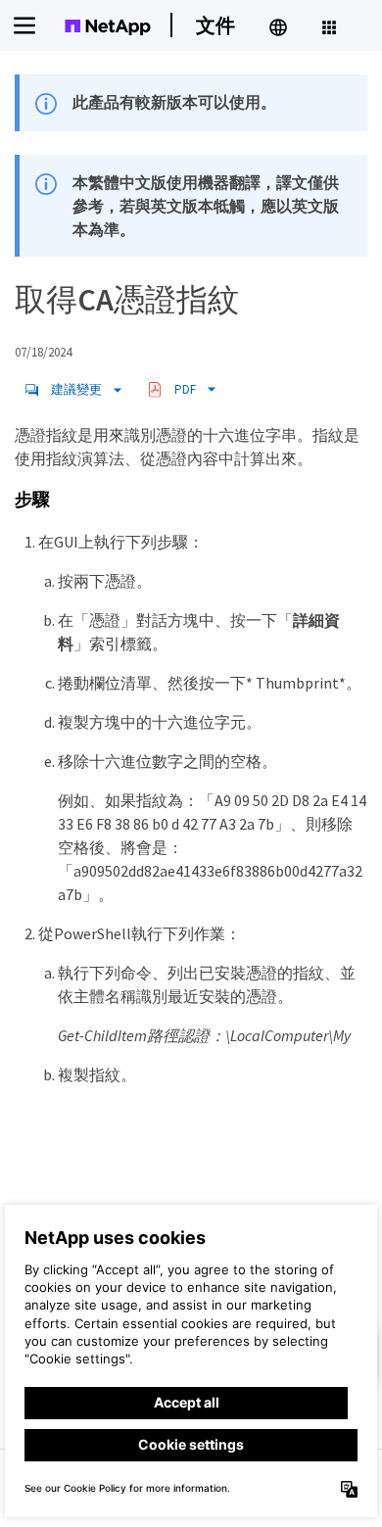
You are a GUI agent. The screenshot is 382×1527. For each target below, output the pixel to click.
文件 (215, 25)
